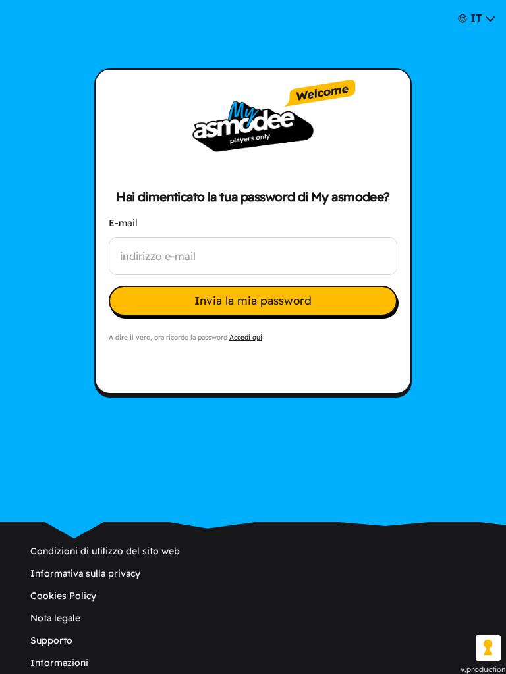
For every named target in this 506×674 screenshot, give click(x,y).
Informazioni (59, 663)
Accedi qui (245, 337)
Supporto (51, 640)
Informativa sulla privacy (85, 573)
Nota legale (55, 618)
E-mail (123, 223)
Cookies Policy (63, 596)
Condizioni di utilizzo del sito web (105, 551)
